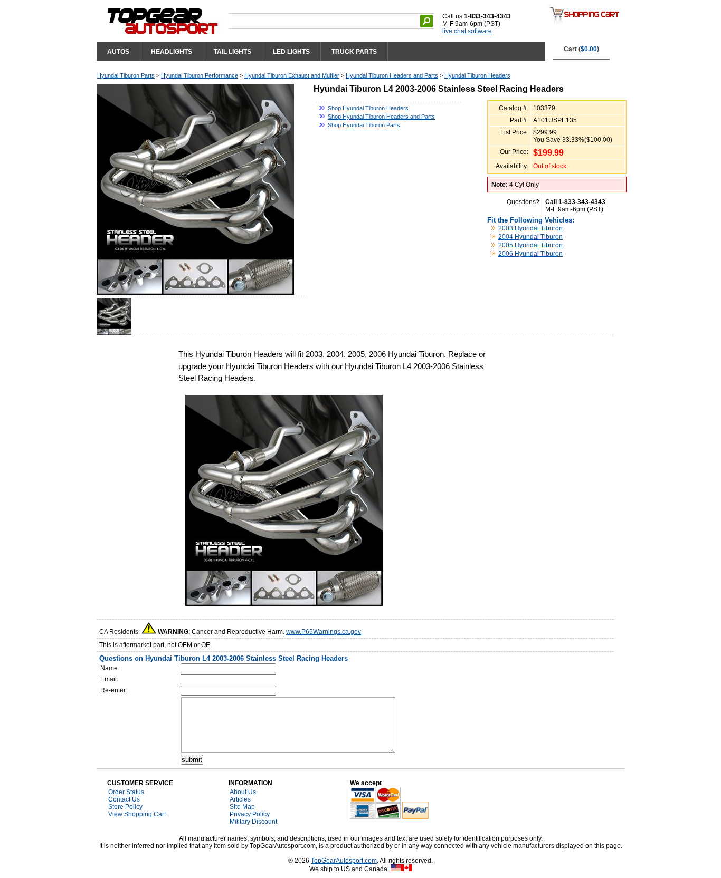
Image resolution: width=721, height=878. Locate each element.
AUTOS (118, 51)
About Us (243, 792)
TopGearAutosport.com (344, 860)
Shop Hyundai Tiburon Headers (368, 108)
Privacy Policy (250, 814)
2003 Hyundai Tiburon (530, 228)
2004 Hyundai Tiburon (530, 236)
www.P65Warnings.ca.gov (323, 631)
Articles (240, 799)
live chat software (467, 31)
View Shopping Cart (137, 814)
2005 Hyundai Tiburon (530, 245)
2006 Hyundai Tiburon (530, 253)
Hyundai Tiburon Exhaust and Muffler (291, 75)
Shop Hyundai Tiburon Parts (364, 125)
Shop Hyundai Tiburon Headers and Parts (381, 116)
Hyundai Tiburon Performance (199, 75)
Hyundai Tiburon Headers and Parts (392, 75)
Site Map (242, 807)
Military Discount (253, 821)
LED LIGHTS (291, 51)
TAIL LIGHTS (232, 51)
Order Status (126, 792)
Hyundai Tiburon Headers (477, 75)
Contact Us (124, 799)
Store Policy (125, 807)
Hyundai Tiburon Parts (126, 75)
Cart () (581, 49)
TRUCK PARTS (354, 51)
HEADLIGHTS (171, 51)
